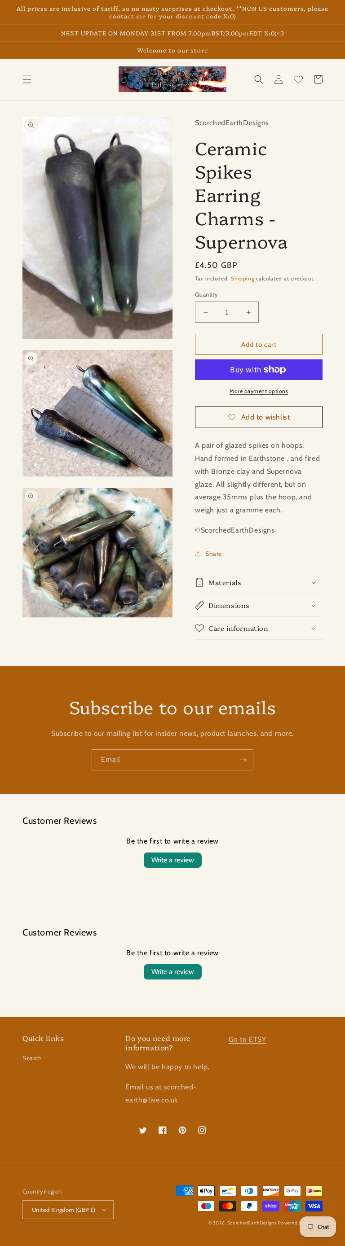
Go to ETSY (247, 1039)
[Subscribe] (243, 759)
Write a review (172, 860)
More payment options (259, 391)
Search (32, 1058)
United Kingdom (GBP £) (64, 1209)
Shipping (243, 278)
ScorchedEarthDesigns (252, 1223)
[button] (27, 79)
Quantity (206, 294)
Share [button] (213, 554)
